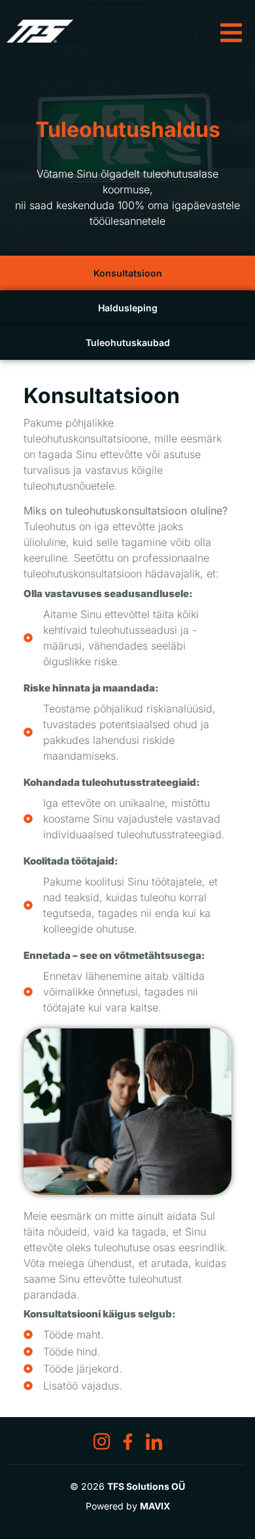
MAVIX (155, 1505)
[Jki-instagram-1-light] (102, 1441)
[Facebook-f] (128, 1441)
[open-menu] (234, 25)
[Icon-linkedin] (154, 1441)
